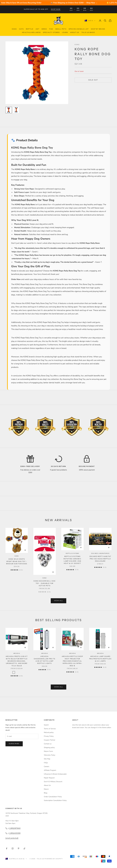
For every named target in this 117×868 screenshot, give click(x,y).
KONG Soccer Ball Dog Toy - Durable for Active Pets (44, 583)
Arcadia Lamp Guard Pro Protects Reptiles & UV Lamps (100, 658)
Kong (77, 44)
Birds (44, 29)
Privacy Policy (49, 736)
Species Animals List (79, 29)
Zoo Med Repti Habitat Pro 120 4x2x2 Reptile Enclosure (100, 559)
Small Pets (60, 29)
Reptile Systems (72, 553)
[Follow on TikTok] (24, 848)
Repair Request (49, 778)
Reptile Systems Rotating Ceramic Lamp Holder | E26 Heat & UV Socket (72, 560)
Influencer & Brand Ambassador (55, 774)
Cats (21, 29)
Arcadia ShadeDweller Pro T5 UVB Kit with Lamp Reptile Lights (44, 659)
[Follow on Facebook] (6, 848)
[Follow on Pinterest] (18, 848)
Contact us (48, 744)
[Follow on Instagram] (12, 848)
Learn (65, 32)
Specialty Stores (51, 32)
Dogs (14, 29)
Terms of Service (50, 729)
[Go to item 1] (8, 110)
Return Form (48, 751)
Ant (37, 29)
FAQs (46, 763)
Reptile (29, 29)
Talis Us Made (88, 32)
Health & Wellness (31, 32)
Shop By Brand (98, 29)
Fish (51, 29)
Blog (45, 793)
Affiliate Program (50, 770)
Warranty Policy (49, 755)
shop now (55, 9)
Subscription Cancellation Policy (55, 800)
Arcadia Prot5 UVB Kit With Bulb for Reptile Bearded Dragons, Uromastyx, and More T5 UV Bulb (17, 661)
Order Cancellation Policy (53, 797)
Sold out (93, 80)
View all (58, 601)
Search (46, 725)
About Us (74, 32)
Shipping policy (49, 747)
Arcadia (16, 653)
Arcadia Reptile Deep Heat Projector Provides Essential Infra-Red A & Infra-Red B (72, 661)
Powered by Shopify (54, 859)
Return (46, 789)
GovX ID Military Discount (53, 781)
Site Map (47, 759)
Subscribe (14, 744)
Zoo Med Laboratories (100, 553)
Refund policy (49, 732)
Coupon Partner (49, 740)
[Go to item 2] (16, 110)
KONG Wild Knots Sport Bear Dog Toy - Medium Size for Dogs (16, 561)
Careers (46, 766)
